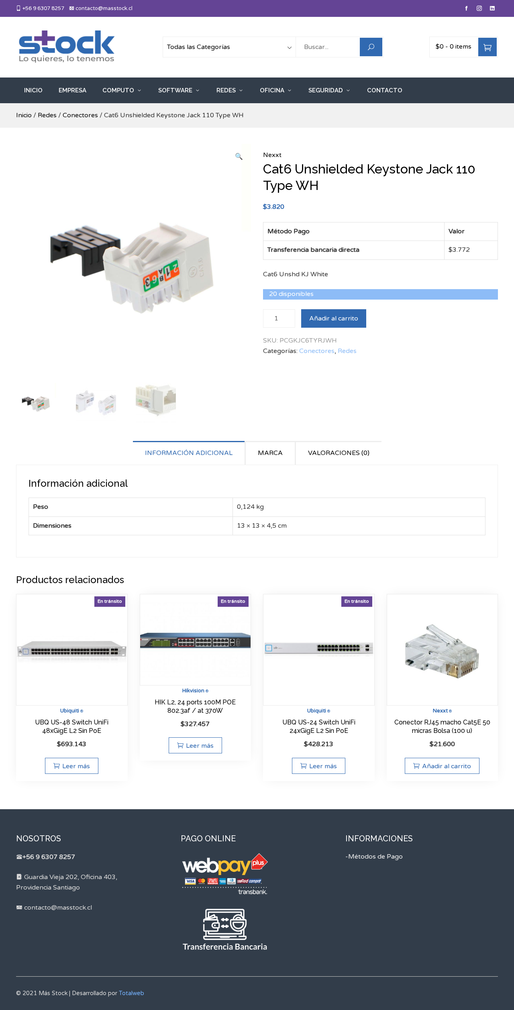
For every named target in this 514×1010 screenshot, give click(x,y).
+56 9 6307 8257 (42, 8)
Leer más (76, 766)
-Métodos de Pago (374, 857)
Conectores (80, 115)
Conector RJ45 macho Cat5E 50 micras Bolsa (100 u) (442, 726)
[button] (239, 157)
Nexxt (272, 155)
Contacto (384, 90)
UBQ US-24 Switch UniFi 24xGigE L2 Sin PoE (318, 726)
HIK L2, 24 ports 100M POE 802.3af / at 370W (195, 706)
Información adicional (189, 453)
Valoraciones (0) (338, 453)
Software (175, 90)
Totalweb (131, 993)
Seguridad (325, 90)
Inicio (33, 90)
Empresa (72, 90)
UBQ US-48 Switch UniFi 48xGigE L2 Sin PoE (71, 726)
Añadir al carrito (333, 318)
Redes (226, 90)
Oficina (272, 90)
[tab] (189, 453)
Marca (270, 453)
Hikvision (193, 691)
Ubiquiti (69, 711)
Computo (118, 90)
